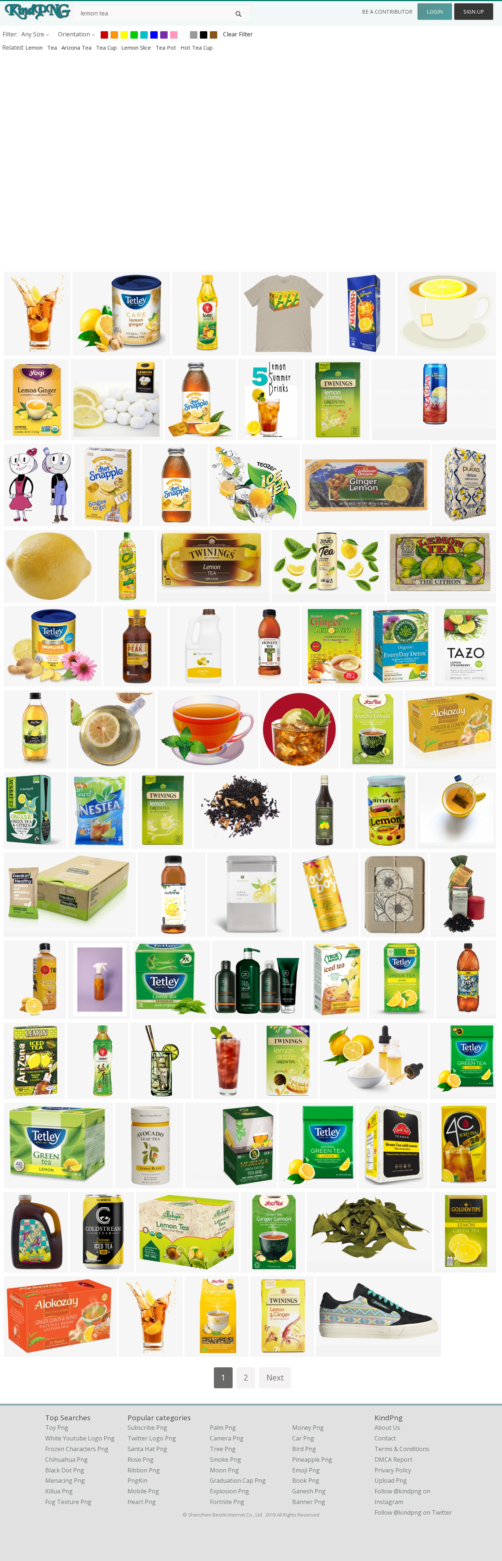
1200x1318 (135, 1351)
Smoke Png (225, 1460)
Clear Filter (238, 34)
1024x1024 (257, 350)
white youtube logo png (80, 1438)
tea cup (107, 47)
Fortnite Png (227, 1502)
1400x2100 (257, 1267)
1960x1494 (321, 435)
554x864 (450, 1013)
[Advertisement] (251, 108)
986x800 (333, 1094)
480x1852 (111, 597)
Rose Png (141, 1460)
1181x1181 (226, 521)
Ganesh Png (309, 1491)
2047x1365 (388, 435)
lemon (34, 47)
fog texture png (68, 1502)
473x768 (354, 763)
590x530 (292, 1183)
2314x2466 (20, 763)
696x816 (382, 681)
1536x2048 (131, 1183)
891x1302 (19, 350)
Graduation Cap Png (238, 1480)
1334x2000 (318, 521)
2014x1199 (20, 931)
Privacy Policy (392, 1470)
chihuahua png (66, 1460)
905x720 (171, 763)
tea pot (166, 47)
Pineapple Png (312, 1460)
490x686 (156, 521)
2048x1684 (422, 763)
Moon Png (224, 1470)
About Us (387, 1428)
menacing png (65, 1480)
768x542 (17, 1351)
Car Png (303, 1438)
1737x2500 (20, 1267)
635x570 (86, 350)
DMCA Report (393, 1460)
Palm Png (223, 1428)
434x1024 (250, 681)
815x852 (374, 931)
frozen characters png (76, 1449)
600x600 (17, 843)
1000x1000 (318, 681)
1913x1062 (173, 597)
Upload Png (390, 1480)
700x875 (17, 435)
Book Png (305, 1480)
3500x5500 (86, 1267)
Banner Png (308, 1502)
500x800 (17, 1013)
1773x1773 (386, 1013)
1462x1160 (20, 597)
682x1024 (319, 1013)
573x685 (17, 521)
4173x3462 (414, 350)
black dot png (64, 1470)
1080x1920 (154, 931)
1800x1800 (120, 681)
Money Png (308, 1428)
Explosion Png (229, 1491)
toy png (56, 1428)
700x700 (400, 597)
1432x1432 (277, 763)
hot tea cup (196, 47)
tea (52, 47)
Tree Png (223, 1449)
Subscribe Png (147, 1428)
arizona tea (77, 47)
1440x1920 (85, 843)
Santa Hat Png (147, 1449)
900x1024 (89, 521)
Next (275, 1377)
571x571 (179, 435)
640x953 (207, 1094)
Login (435, 11)
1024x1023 (447, 931)
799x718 (82, 763)
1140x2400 (147, 1094)
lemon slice (137, 47)
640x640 (342, 350)
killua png (59, 1491)
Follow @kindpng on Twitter (413, 1512)
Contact (385, 1438)
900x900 (226, 1013)
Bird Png (304, 1449)
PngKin (137, 1480)
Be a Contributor (387, 11)
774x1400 (447, 521)
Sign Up (473, 11)
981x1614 (306, 931)
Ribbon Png (144, 1470)
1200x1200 (308, 843)
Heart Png (142, 1502)
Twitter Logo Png (152, 1438)
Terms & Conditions (401, 1449)
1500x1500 (186, 681)
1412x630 (286, 597)
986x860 (84, 435)
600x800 (186, 350)
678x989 (251, 435)
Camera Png (227, 1438)
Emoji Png (306, 1470)
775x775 (199, 1183)
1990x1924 (434, 843)
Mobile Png (143, 1491)
